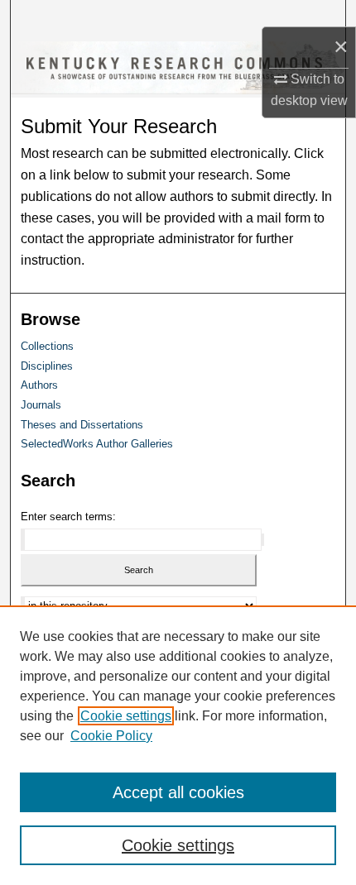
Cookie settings (125, 716)
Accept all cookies (178, 792)
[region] (178, 745)
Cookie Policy (111, 736)
